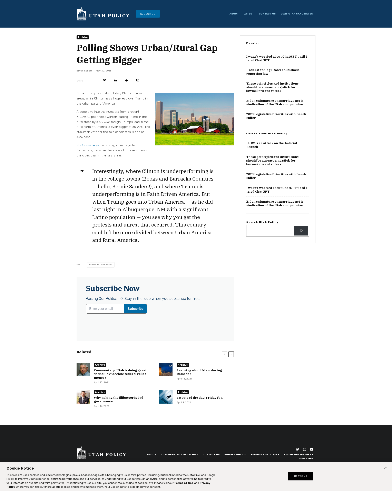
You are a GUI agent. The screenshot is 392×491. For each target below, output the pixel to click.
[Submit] (126, 80)
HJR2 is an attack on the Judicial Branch (271, 145)
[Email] (137, 80)
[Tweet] (104, 80)
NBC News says (88, 145)
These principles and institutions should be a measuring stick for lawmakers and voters (272, 87)
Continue (300, 476)
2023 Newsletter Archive (179, 454)
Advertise (305, 458)
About (234, 13)
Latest (249, 13)
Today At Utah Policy (101, 265)
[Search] (301, 230)
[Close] (385, 468)
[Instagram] (304, 449)
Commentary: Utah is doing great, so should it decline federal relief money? (120, 373)
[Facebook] (291, 449)
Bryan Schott (84, 70)
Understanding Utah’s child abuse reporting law (273, 72)
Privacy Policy (235, 454)
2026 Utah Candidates (297, 13)
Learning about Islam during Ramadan (199, 372)
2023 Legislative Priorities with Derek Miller (276, 116)
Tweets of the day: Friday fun (200, 397)
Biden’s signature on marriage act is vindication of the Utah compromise (274, 102)
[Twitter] (297, 449)
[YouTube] (311, 449)
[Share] (94, 80)
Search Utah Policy (262, 222)
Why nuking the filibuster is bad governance (118, 399)
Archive (83, 37)
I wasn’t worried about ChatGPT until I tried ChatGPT (276, 58)
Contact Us (267, 13)
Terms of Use (184, 482)
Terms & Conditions (265, 454)
